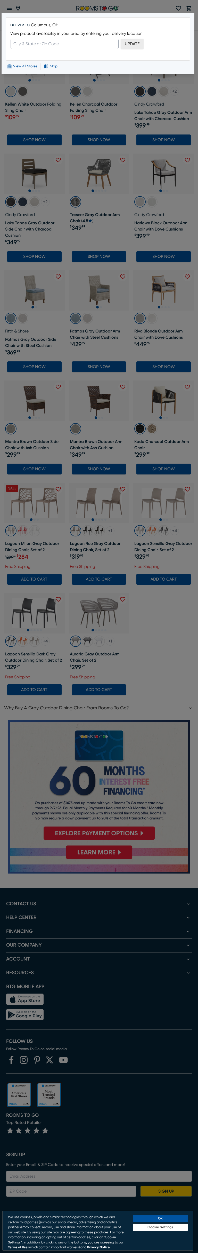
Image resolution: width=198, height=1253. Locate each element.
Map (53, 66)
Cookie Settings (160, 1227)
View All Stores (25, 66)
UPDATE (132, 44)
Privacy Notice (98, 1247)
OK (160, 1218)
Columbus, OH (45, 25)
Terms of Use (18, 1247)
